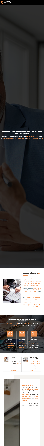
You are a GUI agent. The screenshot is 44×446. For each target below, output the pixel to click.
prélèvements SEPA (9, 343)
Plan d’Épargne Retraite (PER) (30, 390)
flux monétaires (28, 323)
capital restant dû (37, 288)
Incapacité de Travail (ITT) (28, 293)
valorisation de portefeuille (32, 138)
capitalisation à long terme (30, 394)
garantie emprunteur (30, 278)
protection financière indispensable (27, 299)
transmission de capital (19, 138)
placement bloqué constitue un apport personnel (35, 363)
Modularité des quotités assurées (36, 308)
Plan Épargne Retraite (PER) (32, 136)
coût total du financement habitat (31, 285)
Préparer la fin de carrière (30, 385)
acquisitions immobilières (8, 138)
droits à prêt (35, 367)
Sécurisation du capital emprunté (36, 299)
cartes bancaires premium (14, 325)
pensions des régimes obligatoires (30, 397)
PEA (42, 138)
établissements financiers (12, 323)
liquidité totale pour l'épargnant (16, 368)
